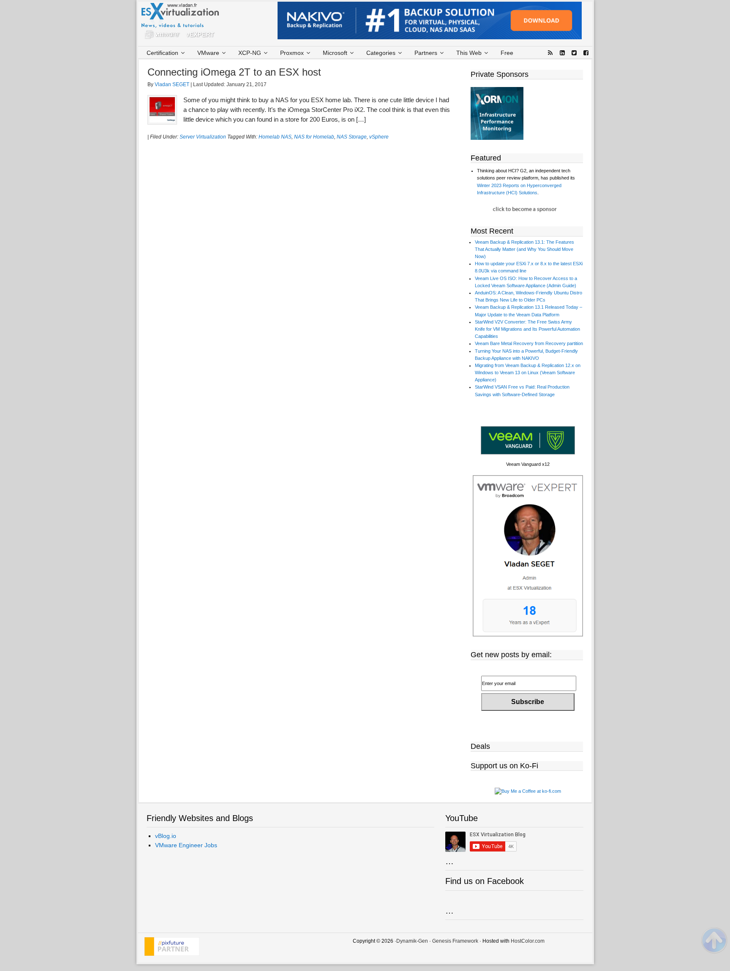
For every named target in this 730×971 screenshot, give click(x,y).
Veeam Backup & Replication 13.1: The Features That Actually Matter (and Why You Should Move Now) (524, 249)
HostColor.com (528, 941)
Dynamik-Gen (412, 941)
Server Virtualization (203, 137)
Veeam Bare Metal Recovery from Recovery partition (529, 343)
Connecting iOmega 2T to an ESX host (234, 72)
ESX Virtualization (183, 23)
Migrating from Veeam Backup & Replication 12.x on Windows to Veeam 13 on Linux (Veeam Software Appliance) (527, 372)
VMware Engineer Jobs (186, 845)
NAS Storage (352, 137)
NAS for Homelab (314, 137)
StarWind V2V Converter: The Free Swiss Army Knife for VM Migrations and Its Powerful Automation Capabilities (527, 329)
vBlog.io (165, 835)
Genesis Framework (455, 941)
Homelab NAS (275, 137)
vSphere (379, 137)
